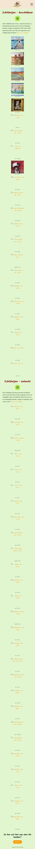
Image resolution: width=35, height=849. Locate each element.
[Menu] (31, 4)
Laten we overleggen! (23, 32)
